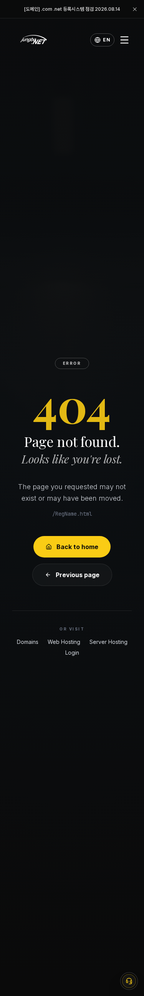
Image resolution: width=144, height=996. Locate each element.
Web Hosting (64, 642)
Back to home (77, 547)
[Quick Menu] (129, 981)
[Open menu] (124, 40)
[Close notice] (135, 9)
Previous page (77, 575)
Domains (27, 642)
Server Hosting (108, 642)
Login (72, 652)
